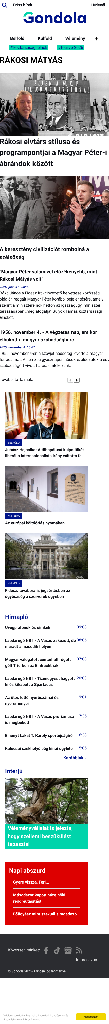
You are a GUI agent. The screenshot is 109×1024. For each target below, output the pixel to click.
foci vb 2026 (72, 47)
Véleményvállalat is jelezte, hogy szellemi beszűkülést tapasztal (40, 836)
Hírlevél (98, 5)
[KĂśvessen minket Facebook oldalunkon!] (46, 950)
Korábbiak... (75, 757)
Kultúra (14, 516)
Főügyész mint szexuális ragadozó (45, 914)
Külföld (45, 38)
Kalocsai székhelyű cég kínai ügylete (39, 748)
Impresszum (87, 959)
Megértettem (91, 1016)
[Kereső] (4, 5)
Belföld (17, 38)
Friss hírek (22, 5)
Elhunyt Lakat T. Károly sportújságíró (39, 735)
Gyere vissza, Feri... (31, 882)
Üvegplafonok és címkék (27, 627)
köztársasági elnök (30, 47)
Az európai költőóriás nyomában (35, 523)
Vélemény (75, 38)
